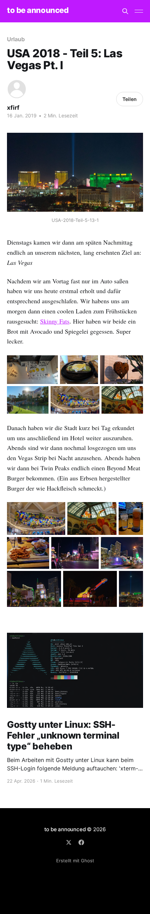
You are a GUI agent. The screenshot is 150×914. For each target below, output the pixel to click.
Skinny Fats (54, 321)
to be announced (37, 10)
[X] (69, 842)
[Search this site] (125, 11)
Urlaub (16, 39)
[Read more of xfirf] (17, 89)
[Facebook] (81, 842)
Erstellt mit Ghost (75, 860)
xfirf (13, 107)
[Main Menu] (139, 11)
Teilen (129, 99)
